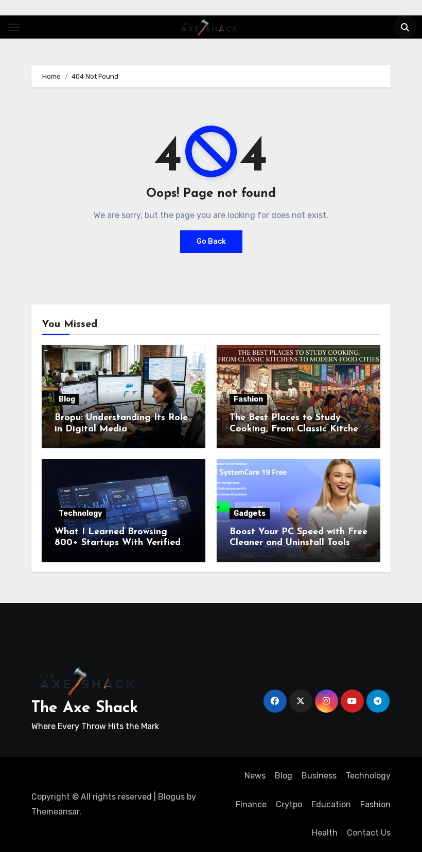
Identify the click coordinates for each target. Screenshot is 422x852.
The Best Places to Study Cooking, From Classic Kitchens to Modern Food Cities (298, 429)
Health (325, 833)
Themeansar (55, 812)
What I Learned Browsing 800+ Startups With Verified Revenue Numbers (118, 543)
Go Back (211, 241)
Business (319, 776)
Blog (67, 399)
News (255, 776)
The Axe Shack (84, 708)
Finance (251, 804)
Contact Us (369, 833)
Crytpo (289, 804)
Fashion (248, 399)
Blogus (171, 797)
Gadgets (250, 513)
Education (331, 804)
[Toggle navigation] (14, 27)
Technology (80, 513)
